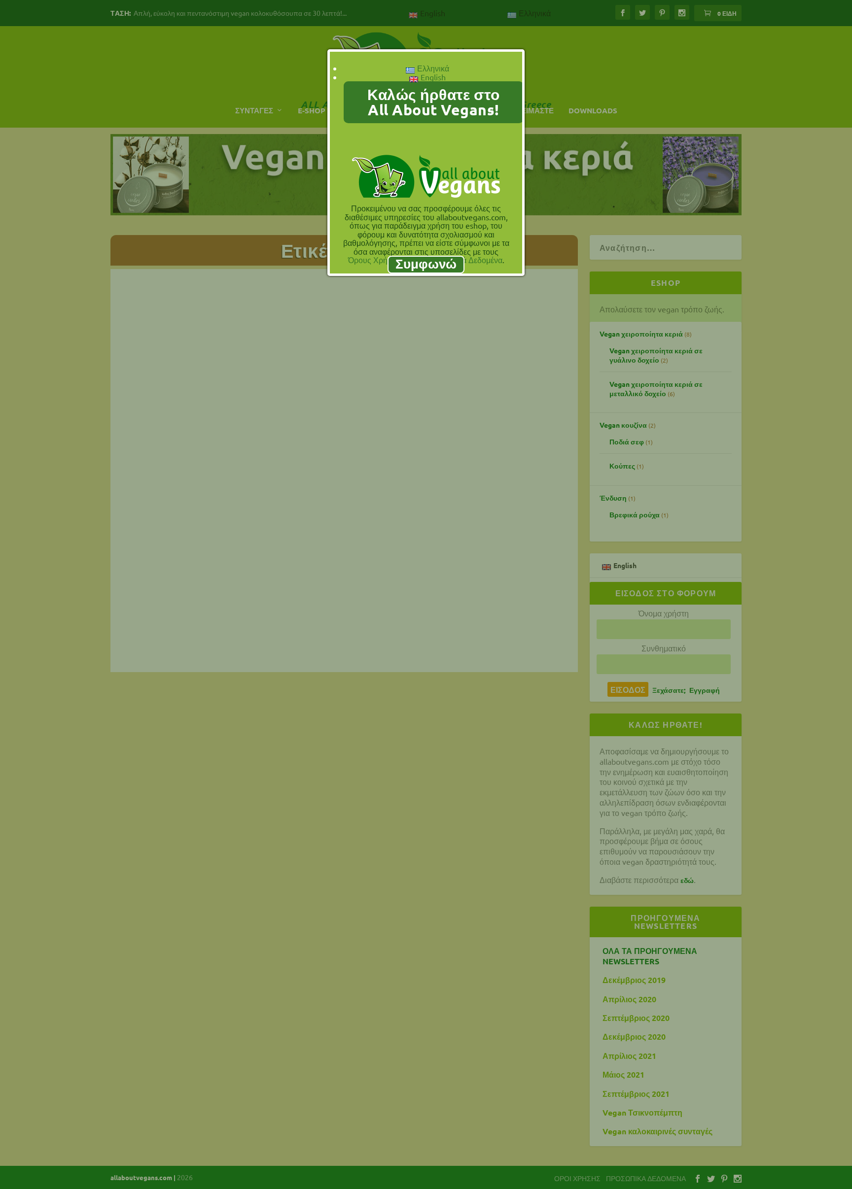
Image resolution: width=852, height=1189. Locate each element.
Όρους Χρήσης (374, 260)
